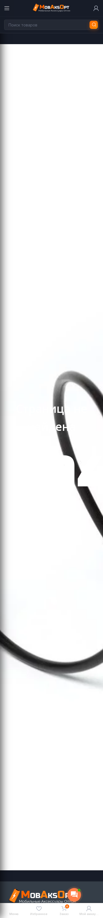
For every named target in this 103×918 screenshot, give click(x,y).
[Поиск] (94, 25)
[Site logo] (51, 7)
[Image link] (42, 896)
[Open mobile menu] (6, 8)
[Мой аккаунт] (96, 8)
